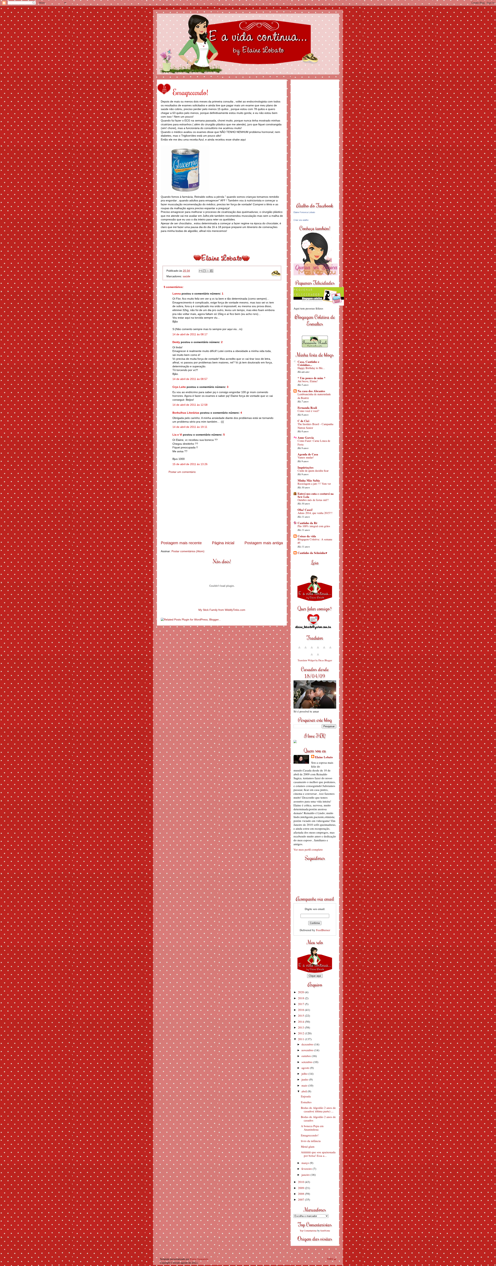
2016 (301, 1010)
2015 (301, 1015)
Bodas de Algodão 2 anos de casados (318, 1118)
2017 (301, 1004)
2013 (301, 1027)
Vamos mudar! (306, 457)
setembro (307, 1062)
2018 (301, 998)
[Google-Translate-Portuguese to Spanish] (318, 656)
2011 (301, 1039)
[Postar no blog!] (204, 271)
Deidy (176, 342)
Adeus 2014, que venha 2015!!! (315, 513)
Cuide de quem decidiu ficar (313, 470)
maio (304, 1085)
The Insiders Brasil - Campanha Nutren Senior (315, 426)
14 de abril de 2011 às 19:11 (189, 426)
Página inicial (223, 543)
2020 (301, 992)
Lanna (176, 293)
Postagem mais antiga (264, 543)
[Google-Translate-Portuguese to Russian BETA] (312, 656)
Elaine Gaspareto (199, 1259)
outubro (306, 1056)
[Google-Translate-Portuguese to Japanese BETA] (324, 649)
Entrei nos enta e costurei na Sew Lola (316, 495)
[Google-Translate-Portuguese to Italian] (318, 649)
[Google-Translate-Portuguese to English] (330, 649)
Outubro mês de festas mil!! (313, 500)
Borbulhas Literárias (185, 412)
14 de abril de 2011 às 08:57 (190, 378)
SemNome (325, 1230)
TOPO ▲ (331, 1259)
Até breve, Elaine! (308, 381)
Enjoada (306, 1096)
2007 (301, 1199)
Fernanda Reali (307, 408)
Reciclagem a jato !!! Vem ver (314, 483)
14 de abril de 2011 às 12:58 (190, 404)
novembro (307, 1050)
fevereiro (307, 1169)
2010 (301, 1182)
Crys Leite (179, 386)
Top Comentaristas (308, 1230)
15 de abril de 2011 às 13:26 (190, 464)
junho (305, 1079)
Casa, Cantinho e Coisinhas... (308, 363)
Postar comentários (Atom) (187, 551)
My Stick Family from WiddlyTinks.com (221, 609)
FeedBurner (323, 930)
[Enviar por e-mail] (200, 271)
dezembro (307, 1044)
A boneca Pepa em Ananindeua (312, 1127)
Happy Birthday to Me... (311, 368)
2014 (301, 1021)
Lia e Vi (177, 434)
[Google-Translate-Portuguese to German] (312, 649)
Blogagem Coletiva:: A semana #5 (315, 541)
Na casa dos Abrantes (311, 391)
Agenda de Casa (308, 454)
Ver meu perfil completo (308, 849)
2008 (301, 1194)
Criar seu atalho (301, 220)
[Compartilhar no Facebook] (212, 271)
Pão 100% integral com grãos (314, 526)
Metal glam (307, 1146)
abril (304, 1091)
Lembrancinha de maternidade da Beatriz (314, 396)
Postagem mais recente (181, 543)
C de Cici (303, 421)
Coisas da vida (307, 536)
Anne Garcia (306, 437)
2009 (301, 1188)
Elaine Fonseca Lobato (304, 212)
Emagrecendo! (310, 1135)
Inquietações (305, 467)
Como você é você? (308, 411)
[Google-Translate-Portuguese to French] (305, 649)
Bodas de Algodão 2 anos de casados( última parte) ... (318, 1109)
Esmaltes (306, 1102)
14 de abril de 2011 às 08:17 (190, 334)
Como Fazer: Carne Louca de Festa (314, 442)
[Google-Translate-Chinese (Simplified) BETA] (299, 649)
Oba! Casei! (305, 510)
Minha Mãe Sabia (309, 480)
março (305, 1163)
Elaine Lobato (324, 757)
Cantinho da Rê (307, 523)
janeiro (306, 1175)
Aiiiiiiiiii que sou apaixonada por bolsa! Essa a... (318, 1154)
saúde (186, 276)
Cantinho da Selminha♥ (312, 553)
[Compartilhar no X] (208, 271)
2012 (301, 1033)
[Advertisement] (222, 510)
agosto (305, 1068)
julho (304, 1073)
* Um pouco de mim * (312, 378)
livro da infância (311, 1141)
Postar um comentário (182, 471)
